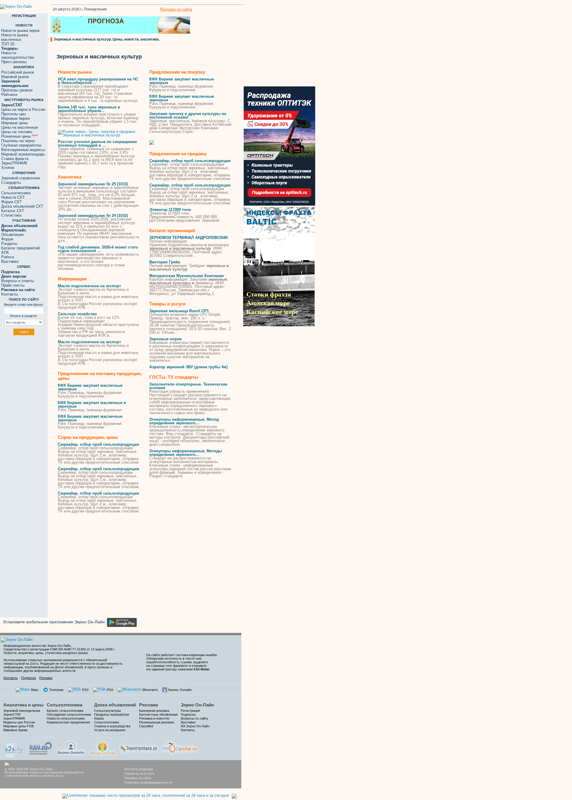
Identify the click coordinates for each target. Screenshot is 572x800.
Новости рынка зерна (20, 30)
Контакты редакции (138, 769)
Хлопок (7, 167)
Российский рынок (17, 72)
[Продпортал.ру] (179, 747)
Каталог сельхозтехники (65, 710)
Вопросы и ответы (17, 281)
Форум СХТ (11, 202)
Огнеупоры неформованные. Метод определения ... (184, 421)
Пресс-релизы (14, 62)
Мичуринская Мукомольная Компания (186, 276)
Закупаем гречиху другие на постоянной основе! (187, 115)
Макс (35, 690)
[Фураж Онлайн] (102, 747)
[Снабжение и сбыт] (14, 748)
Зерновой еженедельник (21, 710)
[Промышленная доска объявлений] (41, 748)
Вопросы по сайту (194, 718)
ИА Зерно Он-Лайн (195, 726)
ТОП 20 (7, 44)
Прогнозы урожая (16, 90)
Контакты (9, 294)
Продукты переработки (111, 714)
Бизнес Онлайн (180, 690)
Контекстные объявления (158, 714)
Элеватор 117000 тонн (170, 209)
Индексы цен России (19, 722)
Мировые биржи (15, 118)
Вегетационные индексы (23, 149)
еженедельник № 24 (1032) (93, 215)
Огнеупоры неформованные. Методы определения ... (185, 453)
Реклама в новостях (154, 718)
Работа (7, 257)
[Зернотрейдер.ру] (139, 747)
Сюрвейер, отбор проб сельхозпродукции (98, 444)
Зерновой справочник (20, 178)
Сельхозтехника (15, 193)
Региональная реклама (156, 722)
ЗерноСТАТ (12, 714)
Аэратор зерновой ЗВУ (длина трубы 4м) (188, 367)
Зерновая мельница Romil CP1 (179, 311)
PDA (110, 690)
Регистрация (190, 710)
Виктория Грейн (164, 262)
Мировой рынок (15, 76)
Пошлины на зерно (18, 141)
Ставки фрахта (14, 158)
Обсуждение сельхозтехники (69, 714)
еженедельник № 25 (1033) (93, 184)
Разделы (9, 243)
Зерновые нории (165, 339)
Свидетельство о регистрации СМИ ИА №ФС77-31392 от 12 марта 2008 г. (59, 649)
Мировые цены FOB (18, 726)
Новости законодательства (17, 55)
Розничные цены (19, 136)
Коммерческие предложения (68, 722)
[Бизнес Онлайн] (70, 747)
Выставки (9, 261)
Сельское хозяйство (77, 314)
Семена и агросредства (112, 726)
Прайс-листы (12, 285)
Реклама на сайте (176, 9)
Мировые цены (14, 123)
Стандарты (11, 182)
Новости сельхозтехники (66, 718)
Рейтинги (9, 94)
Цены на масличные (19, 127)
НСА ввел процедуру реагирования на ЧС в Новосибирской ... (98, 81)
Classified (146, 726)
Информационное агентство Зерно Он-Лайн (37, 645)
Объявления (12, 234)
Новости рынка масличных (14, 37)
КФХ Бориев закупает (90, 387)
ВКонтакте (150, 690)
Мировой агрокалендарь (23, 154)
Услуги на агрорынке (109, 730)
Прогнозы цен (13, 114)
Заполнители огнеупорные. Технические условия (188, 386)
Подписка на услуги (139, 773)
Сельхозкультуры (107, 710)
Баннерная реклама (154, 710)
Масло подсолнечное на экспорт (89, 286)
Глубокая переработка (21, 145)
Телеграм (56, 690)
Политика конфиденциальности (148, 782)
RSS (85, 690)
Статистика (11, 215)
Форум (7, 239)
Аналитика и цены (23, 704)
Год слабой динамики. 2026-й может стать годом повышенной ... (98, 249)
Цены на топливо (16, 132)
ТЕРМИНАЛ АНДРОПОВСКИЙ (188, 237)
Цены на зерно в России (23, 109)
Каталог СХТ (12, 211)
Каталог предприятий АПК (20, 250)
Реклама (45, 678)
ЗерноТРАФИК (14, 163)
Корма (99, 718)
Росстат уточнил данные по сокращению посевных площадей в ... (97, 143)
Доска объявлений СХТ (22, 206)
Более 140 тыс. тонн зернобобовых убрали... (89, 109)
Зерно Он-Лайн (197, 704)
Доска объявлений (115, 704)
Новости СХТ (13, 197)
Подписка (28, 678)
